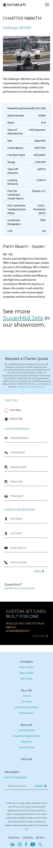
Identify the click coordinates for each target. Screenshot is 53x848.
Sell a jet (26, 759)
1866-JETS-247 (15, 588)
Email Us (30, 588)
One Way (15, 410)
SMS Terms (40, 837)
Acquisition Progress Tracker (26, 736)
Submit (38, 786)
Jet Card (26, 696)
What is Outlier (26, 667)
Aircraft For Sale (26, 747)
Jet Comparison (26, 713)
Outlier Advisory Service (26, 707)
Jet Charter (26, 702)
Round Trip (16, 419)
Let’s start (39, 636)
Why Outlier (26, 679)
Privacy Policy (13, 837)
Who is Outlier (26, 673)
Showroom (26, 742)
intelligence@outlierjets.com (31, 387)
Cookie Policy (27, 837)
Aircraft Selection (26, 730)
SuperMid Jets (23, 317)
